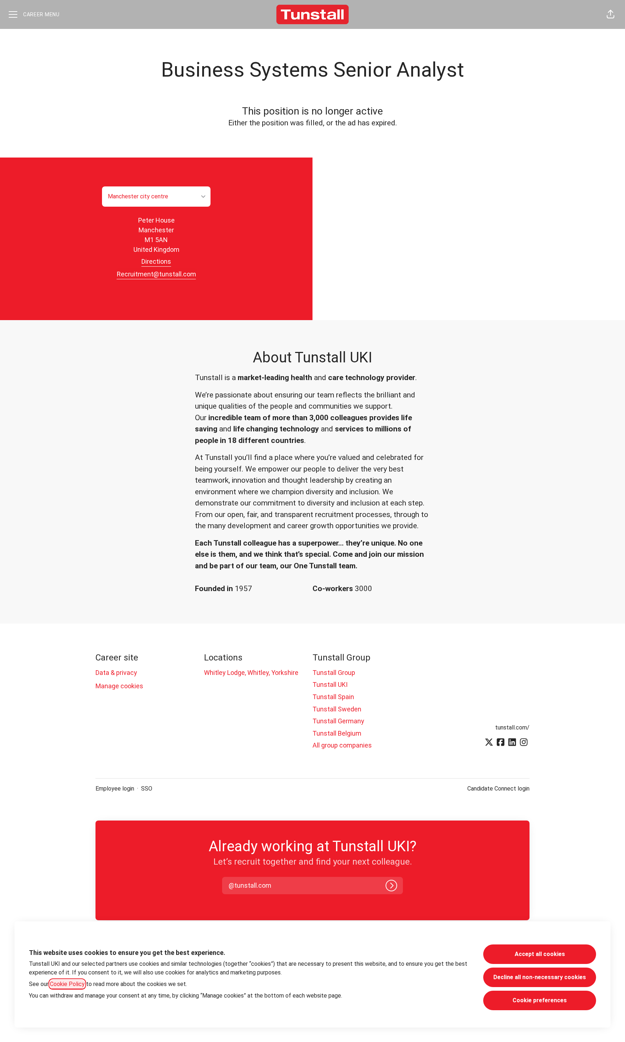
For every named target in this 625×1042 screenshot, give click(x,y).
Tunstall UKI (330, 684)
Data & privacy (116, 672)
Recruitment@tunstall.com (156, 274)
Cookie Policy (67, 984)
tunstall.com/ (512, 727)
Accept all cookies (540, 954)
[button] (610, 14)
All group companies (342, 745)
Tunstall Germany (338, 721)
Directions (156, 261)
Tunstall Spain (333, 697)
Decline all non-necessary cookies (539, 977)
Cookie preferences (540, 1000)
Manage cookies (119, 686)
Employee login (114, 788)
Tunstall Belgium (336, 733)
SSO (146, 788)
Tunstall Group (333, 672)
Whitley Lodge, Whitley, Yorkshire (251, 672)
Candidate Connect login (498, 788)
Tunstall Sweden (336, 709)
